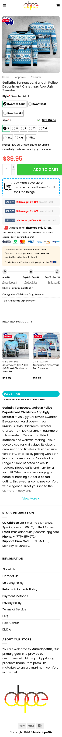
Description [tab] (12, 393)
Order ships (30, 282)
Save (7, 20)
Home (6, 77)
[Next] (59, 356)
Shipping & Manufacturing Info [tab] (24, 399)
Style (6, 96)
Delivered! (54, 282)
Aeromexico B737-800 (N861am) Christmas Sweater (15, 368)
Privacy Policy (11, 603)
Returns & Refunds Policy (19, 589)
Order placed (9, 282)
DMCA (6, 629)
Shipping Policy (13, 583)
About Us (8, 569)
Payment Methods (15, 596)
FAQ (5, 616)
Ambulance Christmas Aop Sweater (46, 367)
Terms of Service (14, 609)
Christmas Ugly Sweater (21, 300)
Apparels (20, 77)
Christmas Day (24, 294)
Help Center (10, 623)
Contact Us (10, 576)
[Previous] (2, 356)
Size (5, 120)
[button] (4, 5)
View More (29, 498)
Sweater (36, 77)
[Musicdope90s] (31, 5)
